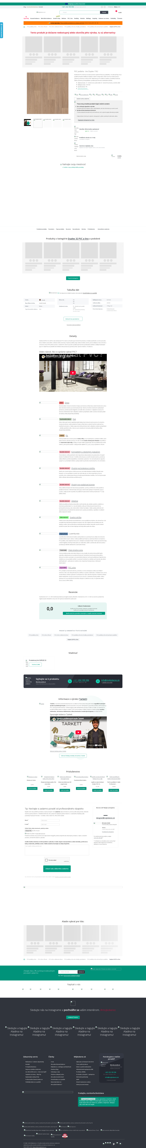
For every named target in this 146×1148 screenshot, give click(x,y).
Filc (67, 435)
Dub (74, 419)
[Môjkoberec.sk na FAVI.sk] (65, 1135)
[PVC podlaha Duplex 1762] (37, 123)
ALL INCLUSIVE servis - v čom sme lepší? (36, 1072)
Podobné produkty (42, 229)
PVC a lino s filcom (90, 444)
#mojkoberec (108, 1010)
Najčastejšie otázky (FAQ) (32, 1077)
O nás (52, 1062)
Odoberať (81, 972)
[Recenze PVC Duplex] (28, 123)
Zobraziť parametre (83, 88)
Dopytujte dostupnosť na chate (86, 120)
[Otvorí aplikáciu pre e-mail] (98, 681)
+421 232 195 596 (68, 7)
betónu (64, 580)
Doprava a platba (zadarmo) (33, 1069)
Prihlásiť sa (110, 7)
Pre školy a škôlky (81, 1072)
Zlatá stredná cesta (75, 550)
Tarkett (119, 157)
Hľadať (104, 12)
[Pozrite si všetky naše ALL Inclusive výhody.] (28, 1135)
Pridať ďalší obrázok (40, 833)
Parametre (51, 229)
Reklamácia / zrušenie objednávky (35, 1062)
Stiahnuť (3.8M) (36, 664)
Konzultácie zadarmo (103, 229)
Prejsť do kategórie (73, 278)
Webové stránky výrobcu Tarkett (58, 751)
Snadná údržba (75, 517)
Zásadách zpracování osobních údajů (63, 876)
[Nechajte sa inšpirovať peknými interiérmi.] (73, 898)
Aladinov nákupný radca (57, 1074)
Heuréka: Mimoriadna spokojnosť (89, 129)
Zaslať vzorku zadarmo (82, 98)
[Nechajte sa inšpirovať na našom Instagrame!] (73, 1002)
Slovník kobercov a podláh (58, 1079)
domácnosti (72, 576)
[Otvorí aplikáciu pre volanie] (70, 681)
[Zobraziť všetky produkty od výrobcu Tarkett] (43, 727)
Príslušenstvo (91, 229)
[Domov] (25, 26)
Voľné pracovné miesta (82, 1084)
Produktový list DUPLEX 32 (37, 660)
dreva (60, 580)
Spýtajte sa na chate (107, 682)
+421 (81, 680)
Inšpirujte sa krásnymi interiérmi (85, 1062)
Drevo (67, 403)
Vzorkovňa (32, 7)
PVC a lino (72, 567)
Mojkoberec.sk (51, 1145)
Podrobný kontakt (111, 1080)
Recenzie (68, 229)
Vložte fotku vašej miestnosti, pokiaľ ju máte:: (37, 828)
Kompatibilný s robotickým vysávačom (85, 452)
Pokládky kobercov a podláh (33, 1082)
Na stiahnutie (76, 229)
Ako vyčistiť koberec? (56, 1084)
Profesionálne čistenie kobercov (34, 1079)
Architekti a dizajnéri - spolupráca (85, 1074)
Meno (26, 820)
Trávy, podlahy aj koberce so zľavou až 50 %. (67, 23)
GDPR (77, 1079)
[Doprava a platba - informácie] (73, 1124)
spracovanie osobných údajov (72, 975)
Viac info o (69, 975)
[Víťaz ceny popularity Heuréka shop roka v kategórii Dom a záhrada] (41, 12)
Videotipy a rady (55, 1072)
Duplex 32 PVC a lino (78, 238)
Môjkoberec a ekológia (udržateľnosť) (61, 1067)
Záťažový (74, 501)
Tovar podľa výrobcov (82, 1064)
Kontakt (41, 7)
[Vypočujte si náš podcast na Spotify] (55, 1135)
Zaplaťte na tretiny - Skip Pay (33, 1074)
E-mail (27, 824)
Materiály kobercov (56, 1082)
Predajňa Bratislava (31, 1067)
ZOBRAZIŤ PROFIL (73, 1017)
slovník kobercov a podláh (90, 293)
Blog (25, 7)
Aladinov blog (54, 1069)
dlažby (71, 580)
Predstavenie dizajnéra (108, 831)
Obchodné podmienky (82, 1077)
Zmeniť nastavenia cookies (83, 1082)
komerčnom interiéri (81, 576)
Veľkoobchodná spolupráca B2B (84, 1069)
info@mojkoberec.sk (110, 680)
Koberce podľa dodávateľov (83, 1067)
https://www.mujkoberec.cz (39, 1147)
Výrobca (84, 229)
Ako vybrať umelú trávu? (57, 1077)
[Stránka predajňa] (47, 1104)
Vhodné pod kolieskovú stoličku (83, 468)
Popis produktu (60, 229)
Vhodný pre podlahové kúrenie (83, 484)
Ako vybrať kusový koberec (58, 1064)
